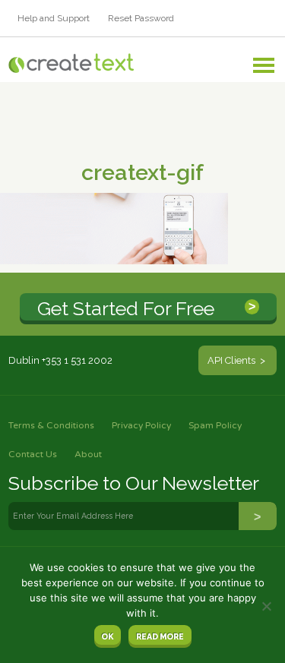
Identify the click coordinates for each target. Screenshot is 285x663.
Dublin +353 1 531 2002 (60, 360)
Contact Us (32, 454)
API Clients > (237, 360)
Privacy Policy (141, 425)
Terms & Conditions (51, 425)
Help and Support (53, 18)
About (88, 454)
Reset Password (141, 18)
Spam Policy (215, 425)
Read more (160, 636)
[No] (266, 606)
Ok (107, 636)
